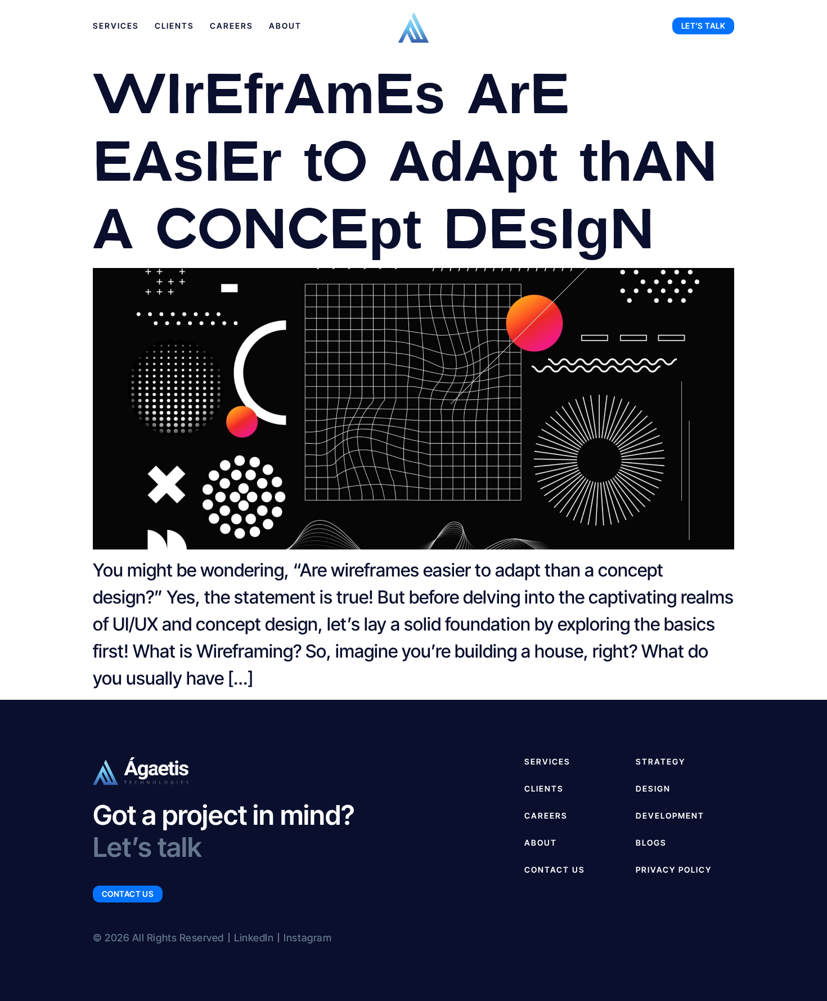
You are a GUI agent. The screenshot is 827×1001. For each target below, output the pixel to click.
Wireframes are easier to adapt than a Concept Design (405, 157)
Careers (231, 25)
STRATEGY (660, 761)
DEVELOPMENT (670, 815)
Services (116, 25)
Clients (174, 25)
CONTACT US (554, 869)
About (285, 25)
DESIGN (653, 788)
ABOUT (540, 842)
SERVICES (547, 761)
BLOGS (651, 842)
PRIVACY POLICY (674, 869)
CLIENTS (544, 788)
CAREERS (546, 815)
